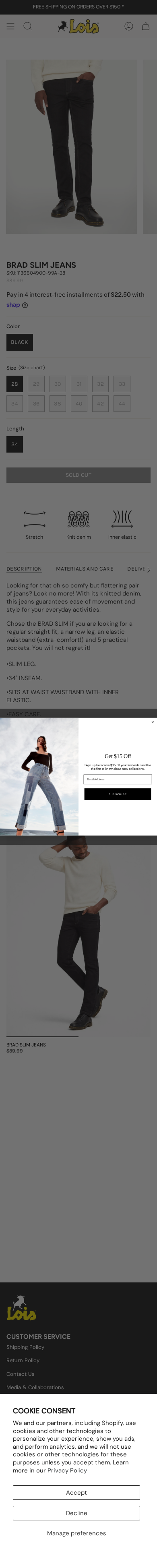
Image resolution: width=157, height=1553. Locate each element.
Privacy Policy (67, 1470)
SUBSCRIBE (118, 793)
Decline (76, 1513)
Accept (76, 1493)
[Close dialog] (152, 722)
